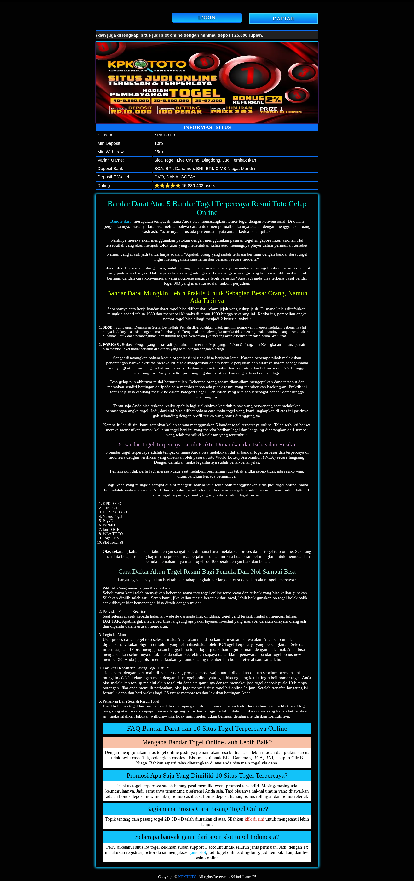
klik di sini (254, 819)
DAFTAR (284, 19)
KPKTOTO (187, 877)
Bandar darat (121, 221)
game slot (197, 852)
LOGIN (207, 18)
